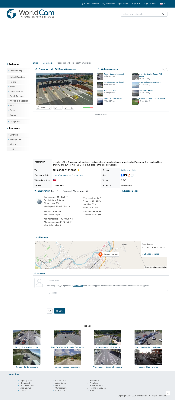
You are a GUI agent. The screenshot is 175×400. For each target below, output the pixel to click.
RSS (92, 390)
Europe (13, 115)
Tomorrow (67, 191)
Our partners (61, 388)
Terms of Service (98, 388)
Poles (12, 110)
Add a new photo (128, 170)
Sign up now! (150, 3)
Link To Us (60, 390)
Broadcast (110, 3)
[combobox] (144, 14)
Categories (15, 121)
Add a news (26, 388)
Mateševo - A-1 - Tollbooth (114, 82)
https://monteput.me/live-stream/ (68, 175)
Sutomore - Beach (146, 90)
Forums (124, 3)
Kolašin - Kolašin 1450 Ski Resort (152, 99)
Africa (12, 87)
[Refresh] (87, 191)
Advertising (60, 383)
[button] (162, 3)
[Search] (163, 14)
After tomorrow (78, 191)
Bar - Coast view (110, 90)
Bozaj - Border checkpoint (114, 74)
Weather (14, 144)
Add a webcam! (92, 3)
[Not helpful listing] (49, 107)
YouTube (94, 383)
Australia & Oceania (19, 101)
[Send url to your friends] (132, 175)
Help (12, 149)
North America (16, 91)
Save (60, 311)
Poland (13, 82)
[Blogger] (129, 175)
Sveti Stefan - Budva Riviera (150, 82)
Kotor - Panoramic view (113, 99)
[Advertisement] (87, 39)
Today (59, 191)
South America (17, 96)
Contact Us (60, 380)
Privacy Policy (78, 286)
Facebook (94, 380)
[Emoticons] (49, 311)
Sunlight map (16, 139)
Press (23, 390)
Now (53, 191)
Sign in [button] (135, 3)
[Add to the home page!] (60, 107)
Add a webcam (27, 385)
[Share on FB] (122, 175)
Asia (12, 105)
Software (14, 135)
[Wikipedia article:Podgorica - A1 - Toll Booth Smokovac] (54, 180)
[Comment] (55, 107)
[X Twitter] (125, 175)
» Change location (151, 254)
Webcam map (16, 70)
